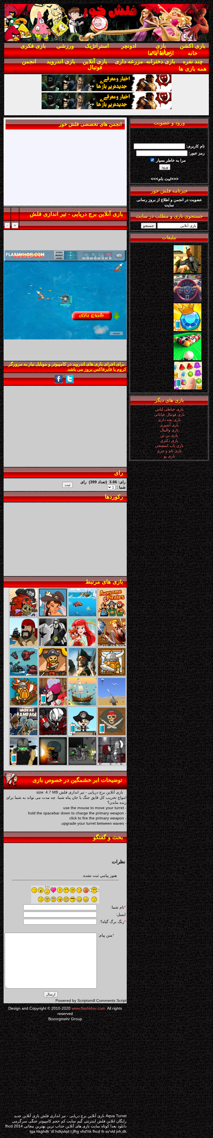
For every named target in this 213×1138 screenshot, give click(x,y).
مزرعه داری (129, 61)
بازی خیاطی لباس (169, 409)
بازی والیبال (169, 430)
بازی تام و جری (169, 451)
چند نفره (193, 61)
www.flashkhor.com (88, 1008)
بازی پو (169, 456)
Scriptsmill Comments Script (101, 1000)
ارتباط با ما (161, 53)
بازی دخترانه (160, 61)
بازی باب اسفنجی (169, 445)
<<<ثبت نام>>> (165, 178)
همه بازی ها (193, 69)
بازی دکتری (169, 440)
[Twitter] (187, 301)
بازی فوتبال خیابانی (169, 414)
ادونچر (128, 46)
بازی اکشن (193, 46)
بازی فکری (33, 46)
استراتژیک (97, 46)
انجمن (29, 61)
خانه (192, 53)
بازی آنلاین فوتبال (95, 64)
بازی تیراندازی (161, 49)
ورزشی (65, 46)
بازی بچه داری (169, 419)
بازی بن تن (169, 435)
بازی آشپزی (169, 425)
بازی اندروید (61, 61)
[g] (187, 271)
